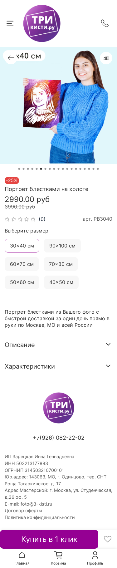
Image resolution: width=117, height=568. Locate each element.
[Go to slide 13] (72, 169)
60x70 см (22, 264)
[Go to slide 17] (89, 169)
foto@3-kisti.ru (36, 504)
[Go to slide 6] (41, 169)
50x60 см (22, 282)
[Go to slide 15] (80, 169)
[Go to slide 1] (19, 169)
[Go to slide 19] (98, 169)
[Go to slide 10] (59, 169)
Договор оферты (23, 510)
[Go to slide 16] (85, 169)
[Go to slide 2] (24, 169)
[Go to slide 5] (37, 169)
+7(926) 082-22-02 (59, 437)
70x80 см (61, 264)
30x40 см (22, 245)
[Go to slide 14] (76, 169)
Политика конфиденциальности (40, 517)
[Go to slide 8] (50, 169)
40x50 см (61, 282)
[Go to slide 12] (67, 169)
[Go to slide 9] (54, 169)
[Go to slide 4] (32, 169)
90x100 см (62, 245)
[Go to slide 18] (94, 169)
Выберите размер (26, 231)
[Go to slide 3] (28, 169)
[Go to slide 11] (63, 169)
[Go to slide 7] (45, 169)
